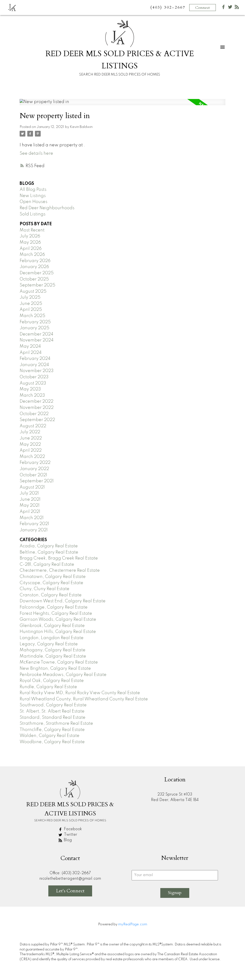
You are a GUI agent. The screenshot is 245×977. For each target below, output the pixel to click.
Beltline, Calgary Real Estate (49, 552)
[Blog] (237, 8)
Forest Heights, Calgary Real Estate (56, 613)
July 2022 (30, 432)
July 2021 (29, 493)
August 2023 (33, 383)
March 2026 (32, 254)
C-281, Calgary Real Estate (47, 564)
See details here (36, 153)
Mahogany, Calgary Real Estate (52, 650)
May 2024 (30, 346)
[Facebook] (223, 8)
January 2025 (34, 328)
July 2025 (30, 297)
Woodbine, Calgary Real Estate (52, 742)
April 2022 (31, 450)
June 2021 (30, 499)
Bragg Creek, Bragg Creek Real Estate (59, 558)
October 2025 (34, 279)
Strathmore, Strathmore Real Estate (56, 723)
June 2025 (31, 304)
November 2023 (37, 371)
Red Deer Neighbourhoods (47, 208)
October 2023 (34, 377)
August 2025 (33, 291)
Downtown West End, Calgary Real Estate (63, 601)
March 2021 (32, 518)
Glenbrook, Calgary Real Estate (52, 626)
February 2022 (35, 463)
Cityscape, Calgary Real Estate (51, 583)
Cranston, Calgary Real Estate (51, 595)
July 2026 (30, 236)
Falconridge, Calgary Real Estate (54, 607)
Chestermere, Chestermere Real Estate (60, 570)
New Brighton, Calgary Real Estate (55, 668)
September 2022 (37, 420)
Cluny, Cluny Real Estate (44, 589)
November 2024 (37, 340)
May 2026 (30, 242)
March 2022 (32, 457)
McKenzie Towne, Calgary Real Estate (59, 662)
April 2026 (31, 249)
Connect (202, 7)
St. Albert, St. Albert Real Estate (52, 711)
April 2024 (31, 353)
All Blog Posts (33, 189)
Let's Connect (70, 891)
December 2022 (36, 401)
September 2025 (37, 285)
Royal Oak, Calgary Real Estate (52, 681)
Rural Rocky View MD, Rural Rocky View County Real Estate (80, 693)
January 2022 (34, 469)
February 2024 (35, 359)
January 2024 (34, 365)
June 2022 (31, 438)
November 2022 (37, 408)
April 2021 (30, 512)
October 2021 (33, 475)
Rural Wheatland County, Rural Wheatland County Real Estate (84, 699)
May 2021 (29, 505)
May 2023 (30, 389)
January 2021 (34, 530)
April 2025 (31, 309)
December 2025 (37, 273)
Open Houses (33, 202)
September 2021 (37, 481)
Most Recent (32, 230)
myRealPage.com (132, 924)
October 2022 (34, 414)
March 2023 (32, 395)
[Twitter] (230, 8)
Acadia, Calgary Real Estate (49, 546)
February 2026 (35, 261)
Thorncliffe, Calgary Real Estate (52, 730)
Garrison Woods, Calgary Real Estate (58, 619)
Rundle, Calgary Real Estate (48, 687)
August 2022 (33, 426)
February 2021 (34, 524)
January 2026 (34, 267)
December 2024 (36, 334)
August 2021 (32, 487)
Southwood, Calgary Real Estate (53, 705)
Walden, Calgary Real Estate (49, 736)
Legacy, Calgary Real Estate (49, 644)
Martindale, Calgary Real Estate (53, 656)
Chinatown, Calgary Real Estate (53, 577)
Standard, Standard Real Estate (52, 717)
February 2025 (35, 322)
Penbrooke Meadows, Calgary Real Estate (63, 675)
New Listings (33, 196)
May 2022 (30, 444)
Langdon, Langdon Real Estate (52, 638)
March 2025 (32, 316)
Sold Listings (32, 214)
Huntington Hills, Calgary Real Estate (58, 632)
